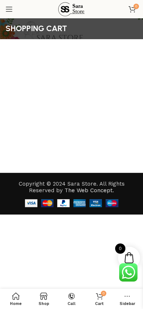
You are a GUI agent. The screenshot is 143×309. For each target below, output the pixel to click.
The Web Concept (89, 190)
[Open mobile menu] (9, 9)
